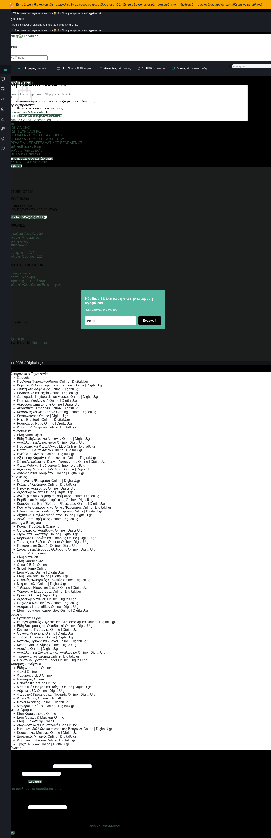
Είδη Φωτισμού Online (34, 668)
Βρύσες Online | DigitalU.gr (37, 595)
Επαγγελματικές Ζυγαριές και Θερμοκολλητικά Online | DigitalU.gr (66, 622)
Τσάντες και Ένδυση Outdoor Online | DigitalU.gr (53, 542)
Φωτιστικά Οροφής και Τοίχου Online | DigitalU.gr (54, 687)
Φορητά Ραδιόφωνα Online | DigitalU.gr (46, 427)
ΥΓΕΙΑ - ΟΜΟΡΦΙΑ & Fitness (30, 158)
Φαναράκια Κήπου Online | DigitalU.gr (45, 706)
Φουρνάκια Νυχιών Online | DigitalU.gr (46, 740)
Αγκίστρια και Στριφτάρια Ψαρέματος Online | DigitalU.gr (58, 496)
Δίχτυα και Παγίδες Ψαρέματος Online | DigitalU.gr (54, 515)
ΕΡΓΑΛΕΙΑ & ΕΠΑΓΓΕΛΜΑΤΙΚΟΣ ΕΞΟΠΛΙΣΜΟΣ (45, 143)
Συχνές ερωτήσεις (21, 273)
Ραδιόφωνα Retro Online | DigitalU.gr (45, 423)
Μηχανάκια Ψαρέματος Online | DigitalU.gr (48, 481)
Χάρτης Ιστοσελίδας (23, 253)
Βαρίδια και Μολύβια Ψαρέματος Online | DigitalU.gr (55, 500)
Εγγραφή (149, 320)
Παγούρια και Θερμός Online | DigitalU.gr (48, 545)
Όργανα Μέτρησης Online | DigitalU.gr (45, 633)
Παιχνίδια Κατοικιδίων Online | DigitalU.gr (48, 603)
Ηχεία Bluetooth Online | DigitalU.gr (43, 419)
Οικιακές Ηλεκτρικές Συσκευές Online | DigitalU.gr (54, 580)
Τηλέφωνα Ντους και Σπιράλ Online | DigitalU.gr (53, 587)
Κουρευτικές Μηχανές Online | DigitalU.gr (48, 732)
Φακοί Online (27, 671)
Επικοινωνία (18, 245)
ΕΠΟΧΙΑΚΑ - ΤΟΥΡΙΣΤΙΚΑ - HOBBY (35, 135)
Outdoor (14, 124)
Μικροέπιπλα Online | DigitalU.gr (41, 584)
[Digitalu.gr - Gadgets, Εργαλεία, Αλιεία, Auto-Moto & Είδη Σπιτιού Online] (19, 36)
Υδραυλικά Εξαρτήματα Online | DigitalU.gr (49, 591)
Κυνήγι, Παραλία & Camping (38, 526)
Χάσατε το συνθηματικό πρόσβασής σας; (30, 788)
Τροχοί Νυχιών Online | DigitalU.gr (43, 744)
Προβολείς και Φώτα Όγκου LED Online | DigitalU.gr (56, 446)
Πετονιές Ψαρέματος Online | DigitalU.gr (47, 488)
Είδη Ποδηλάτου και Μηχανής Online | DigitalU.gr (54, 439)
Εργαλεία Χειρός (29, 618)
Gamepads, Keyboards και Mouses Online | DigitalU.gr (58, 397)
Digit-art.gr (40, 342)
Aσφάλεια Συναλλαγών (25, 233)
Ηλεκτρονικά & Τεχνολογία (28, 374)
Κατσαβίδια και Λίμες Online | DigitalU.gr (47, 645)
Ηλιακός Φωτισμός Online (36, 683)
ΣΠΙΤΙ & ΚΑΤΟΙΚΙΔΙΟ (24, 154)
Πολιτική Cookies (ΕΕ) (25, 256)
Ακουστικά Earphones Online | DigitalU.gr (48, 408)
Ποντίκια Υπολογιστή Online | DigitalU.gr (47, 400)
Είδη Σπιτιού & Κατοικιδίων (28, 553)
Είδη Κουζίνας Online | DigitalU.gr (42, 576)
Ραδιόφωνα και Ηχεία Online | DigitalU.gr (47, 393)
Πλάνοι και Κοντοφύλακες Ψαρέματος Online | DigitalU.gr (59, 511)
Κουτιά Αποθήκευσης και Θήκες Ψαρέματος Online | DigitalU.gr (64, 507)
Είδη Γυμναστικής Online (35, 721)
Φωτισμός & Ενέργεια (24, 664)
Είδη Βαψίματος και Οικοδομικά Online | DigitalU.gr (55, 626)
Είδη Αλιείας (17, 477)
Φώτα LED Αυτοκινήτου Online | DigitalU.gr (49, 450)
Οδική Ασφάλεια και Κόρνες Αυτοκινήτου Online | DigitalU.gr (62, 461)
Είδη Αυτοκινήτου (30, 435)
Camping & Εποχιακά (24, 523)
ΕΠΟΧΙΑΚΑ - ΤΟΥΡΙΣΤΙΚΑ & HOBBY (36, 139)
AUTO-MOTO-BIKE (23, 116)
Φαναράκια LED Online (34, 675)
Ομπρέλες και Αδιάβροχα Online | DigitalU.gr (50, 530)
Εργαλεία (15, 614)
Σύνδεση (35, 781)
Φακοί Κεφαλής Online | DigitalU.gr (43, 702)
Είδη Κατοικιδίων (30, 561)
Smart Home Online (32, 568)
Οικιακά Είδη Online (32, 565)
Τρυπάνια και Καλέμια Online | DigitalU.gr (48, 656)
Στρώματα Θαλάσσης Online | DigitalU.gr (47, 534)
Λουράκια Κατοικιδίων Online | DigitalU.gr (48, 607)
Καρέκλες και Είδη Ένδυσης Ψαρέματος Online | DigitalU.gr (61, 503)
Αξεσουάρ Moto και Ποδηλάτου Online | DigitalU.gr (55, 469)
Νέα (11, 249)
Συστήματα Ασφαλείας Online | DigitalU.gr (48, 389)
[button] (12, 47)
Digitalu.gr (16, 339)
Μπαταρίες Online (30, 679)
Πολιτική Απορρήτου (23, 237)
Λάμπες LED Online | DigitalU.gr (41, 691)
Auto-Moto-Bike (20, 431)
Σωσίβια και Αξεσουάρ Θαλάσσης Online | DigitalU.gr (57, 549)
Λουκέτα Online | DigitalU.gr (38, 649)
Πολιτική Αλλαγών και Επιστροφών (34, 285)
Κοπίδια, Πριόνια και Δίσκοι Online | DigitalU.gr (52, 641)
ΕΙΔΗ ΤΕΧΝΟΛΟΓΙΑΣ (24, 131)
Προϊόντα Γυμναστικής (25, 150)
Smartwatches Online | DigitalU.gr (42, 416)
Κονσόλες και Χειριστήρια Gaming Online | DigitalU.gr (57, 412)
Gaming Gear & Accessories (29, 120)
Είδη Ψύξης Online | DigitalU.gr (40, 572)
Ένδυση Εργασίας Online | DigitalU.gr (45, 637)
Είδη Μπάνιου (27, 557)
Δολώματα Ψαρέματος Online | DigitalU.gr (48, 519)
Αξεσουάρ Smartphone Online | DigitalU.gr (49, 404)
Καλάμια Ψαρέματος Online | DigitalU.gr (46, 484)
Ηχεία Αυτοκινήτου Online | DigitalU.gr (45, 454)
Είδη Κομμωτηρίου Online (36, 713)
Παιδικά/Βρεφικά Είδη (24, 146)
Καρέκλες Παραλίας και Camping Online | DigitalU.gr (56, 538)
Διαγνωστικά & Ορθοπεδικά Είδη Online (47, 725)
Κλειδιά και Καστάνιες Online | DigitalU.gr (48, 629)
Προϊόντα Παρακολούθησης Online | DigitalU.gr (52, 381)
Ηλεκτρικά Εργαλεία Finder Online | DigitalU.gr (52, 660)
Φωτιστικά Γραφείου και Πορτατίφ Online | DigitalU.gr (57, 694)
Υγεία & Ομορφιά (21, 710)
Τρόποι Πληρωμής (22, 277)
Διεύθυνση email (13, 807)
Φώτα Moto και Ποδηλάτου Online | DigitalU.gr (51, 465)
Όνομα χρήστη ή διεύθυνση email (26, 766)
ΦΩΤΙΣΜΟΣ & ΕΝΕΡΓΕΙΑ (27, 162)
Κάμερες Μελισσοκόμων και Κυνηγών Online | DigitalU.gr (60, 385)
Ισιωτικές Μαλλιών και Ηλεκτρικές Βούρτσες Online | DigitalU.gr (64, 729)
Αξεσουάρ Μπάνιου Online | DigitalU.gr (46, 599)
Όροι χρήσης (18, 241)
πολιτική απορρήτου (105, 825)
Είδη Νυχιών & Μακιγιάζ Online (40, 717)
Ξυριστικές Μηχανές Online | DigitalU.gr (46, 736)
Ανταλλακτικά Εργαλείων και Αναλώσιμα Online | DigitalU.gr (61, 652)
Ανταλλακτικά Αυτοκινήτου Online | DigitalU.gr (51, 442)
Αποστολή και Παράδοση (27, 281)
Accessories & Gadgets (26, 112)
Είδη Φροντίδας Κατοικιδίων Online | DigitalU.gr (53, 610)
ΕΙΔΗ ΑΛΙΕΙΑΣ (19, 127)
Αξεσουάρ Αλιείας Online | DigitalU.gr (45, 492)
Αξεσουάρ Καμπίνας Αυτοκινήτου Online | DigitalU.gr (56, 458)
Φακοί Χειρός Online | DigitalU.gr (41, 698)
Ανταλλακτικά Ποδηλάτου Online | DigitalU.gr (50, 473)
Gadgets (23, 377)
